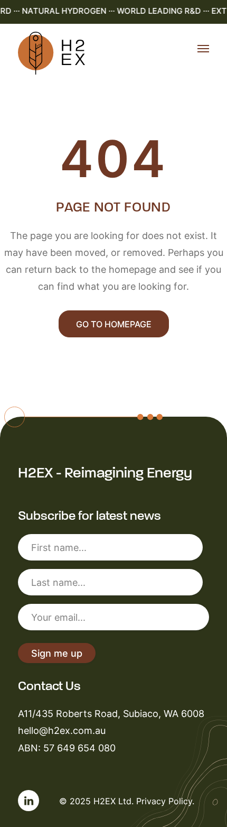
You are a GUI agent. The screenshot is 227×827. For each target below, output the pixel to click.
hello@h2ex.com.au (62, 730)
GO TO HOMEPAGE (114, 324)
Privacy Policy (164, 801)
